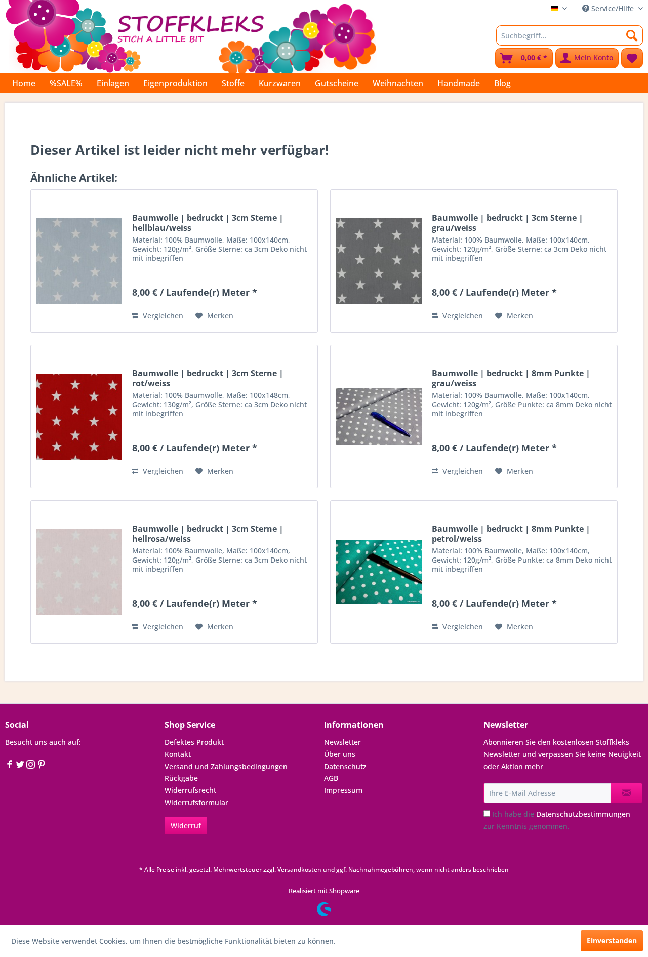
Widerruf (186, 825)
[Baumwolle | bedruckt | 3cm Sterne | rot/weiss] (79, 416)
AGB (331, 778)
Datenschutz (345, 766)
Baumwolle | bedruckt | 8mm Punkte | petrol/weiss (511, 534)
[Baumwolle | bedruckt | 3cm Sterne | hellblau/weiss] (79, 261)
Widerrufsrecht (190, 790)
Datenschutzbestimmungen (583, 814)
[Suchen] (632, 35)
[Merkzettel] (632, 58)
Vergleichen (162, 316)
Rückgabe (181, 778)
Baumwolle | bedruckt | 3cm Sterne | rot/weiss (208, 378)
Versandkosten (299, 869)
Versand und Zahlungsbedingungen (226, 766)
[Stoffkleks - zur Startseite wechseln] (190, 35)
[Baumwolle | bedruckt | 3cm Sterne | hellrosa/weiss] (79, 572)
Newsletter (342, 742)
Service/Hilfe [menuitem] (612, 8)
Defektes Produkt (194, 742)
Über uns (339, 754)
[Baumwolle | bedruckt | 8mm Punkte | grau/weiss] (379, 416)
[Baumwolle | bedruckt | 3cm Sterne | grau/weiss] (379, 261)
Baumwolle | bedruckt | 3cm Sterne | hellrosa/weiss (208, 534)
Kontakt (178, 754)
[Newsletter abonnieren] (626, 793)
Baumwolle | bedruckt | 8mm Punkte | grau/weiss (511, 378)
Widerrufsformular (196, 802)
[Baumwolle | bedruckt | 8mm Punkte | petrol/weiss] (379, 572)
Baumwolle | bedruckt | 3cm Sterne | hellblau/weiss (208, 223)
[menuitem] (569, 35)
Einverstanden (612, 940)
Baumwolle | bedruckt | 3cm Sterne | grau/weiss (507, 223)
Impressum (343, 790)
